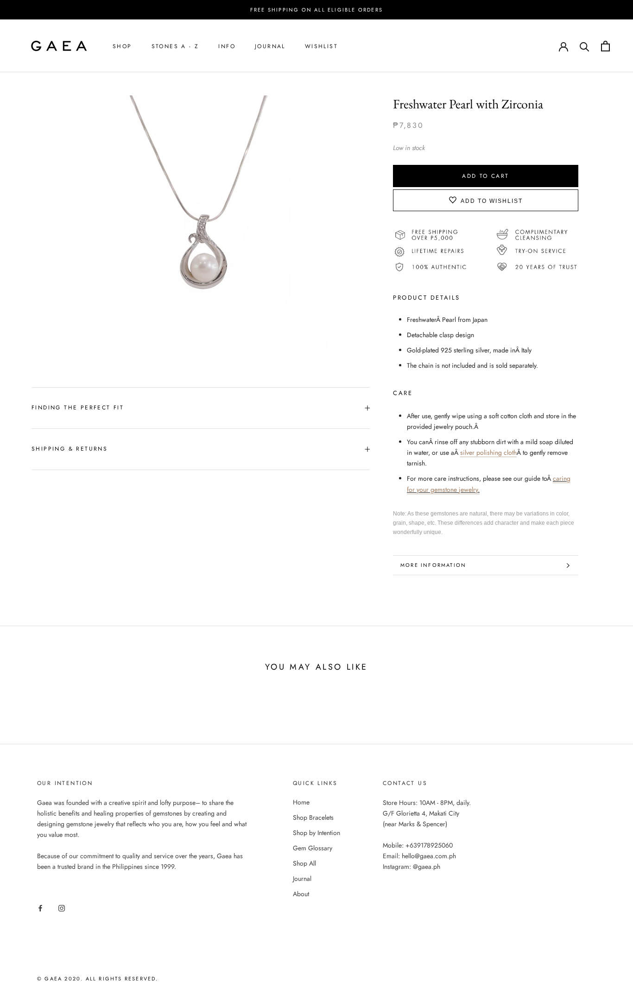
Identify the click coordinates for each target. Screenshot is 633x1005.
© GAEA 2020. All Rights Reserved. (97, 978)
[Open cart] (605, 46)
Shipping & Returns (70, 449)
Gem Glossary (312, 848)
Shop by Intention (316, 832)
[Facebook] (40, 907)
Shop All (304, 863)
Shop (122, 46)
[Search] (584, 46)
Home (301, 802)
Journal (270, 46)
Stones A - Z (175, 46)
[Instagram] (61, 907)
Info (226, 46)
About (301, 893)
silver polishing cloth (488, 452)
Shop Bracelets (313, 817)
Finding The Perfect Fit (78, 407)
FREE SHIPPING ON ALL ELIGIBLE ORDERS (316, 9)
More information (433, 565)
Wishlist (321, 46)
